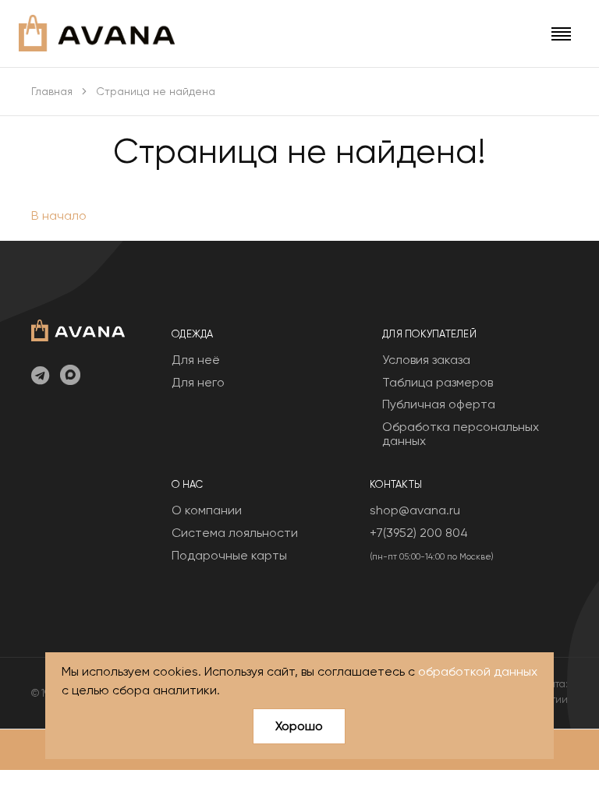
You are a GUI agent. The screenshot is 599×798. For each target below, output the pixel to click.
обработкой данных (477, 671)
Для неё (196, 359)
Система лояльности (235, 532)
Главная (52, 91)
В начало (59, 215)
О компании (207, 510)
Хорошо (299, 726)
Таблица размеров (437, 382)
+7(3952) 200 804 (419, 532)
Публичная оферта (438, 404)
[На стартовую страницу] (78, 328)
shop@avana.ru (415, 510)
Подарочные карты (229, 555)
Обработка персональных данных (460, 433)
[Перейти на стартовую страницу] (97, 33)
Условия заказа (426, 359)
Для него (198, 382)
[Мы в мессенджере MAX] (70, 376)
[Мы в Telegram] (40, 376)
